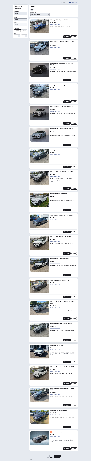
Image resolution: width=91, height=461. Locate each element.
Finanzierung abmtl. (55, 24)
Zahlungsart (16, 28)
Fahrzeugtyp (16, 11)
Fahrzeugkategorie (18, 6)
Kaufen (17, 30)
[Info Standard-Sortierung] (50, 14)
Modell (15, 22)
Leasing (24, 30)
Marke (15, 17)
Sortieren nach (33, 12)
